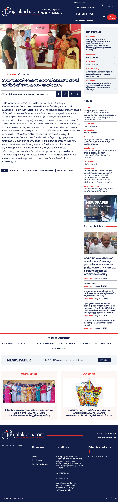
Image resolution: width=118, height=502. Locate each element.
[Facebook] (109, 3)
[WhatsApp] (112, 7)
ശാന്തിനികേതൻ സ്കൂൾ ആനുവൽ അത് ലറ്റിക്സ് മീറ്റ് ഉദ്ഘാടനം (98, 189)
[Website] (109, 7)
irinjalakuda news (30, 170)
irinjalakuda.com (47, 170)
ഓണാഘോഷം (92, 57)
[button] (102, 5)
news (71, 170)
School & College (93, 69)
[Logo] (12, 11)
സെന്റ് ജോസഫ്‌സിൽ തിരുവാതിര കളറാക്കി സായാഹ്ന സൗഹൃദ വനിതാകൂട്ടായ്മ (100, 74)
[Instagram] (112, 3)
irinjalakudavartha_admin (21, 94)
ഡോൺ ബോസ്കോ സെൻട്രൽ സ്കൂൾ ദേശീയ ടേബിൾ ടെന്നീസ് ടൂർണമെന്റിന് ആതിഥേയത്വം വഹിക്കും (98, 86)
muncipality (61, 170)
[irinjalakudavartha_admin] (3, 94)
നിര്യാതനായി (92, 64)
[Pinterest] (72, 94)
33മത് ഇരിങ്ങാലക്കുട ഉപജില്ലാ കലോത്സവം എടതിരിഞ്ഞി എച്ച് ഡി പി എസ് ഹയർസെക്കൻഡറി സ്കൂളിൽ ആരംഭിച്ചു (29, 413)
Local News (9, 75)
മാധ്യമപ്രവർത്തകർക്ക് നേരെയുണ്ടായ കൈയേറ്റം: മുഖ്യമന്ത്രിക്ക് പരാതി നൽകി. (100, 322)
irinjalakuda (14, 170)
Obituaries (90, 61)
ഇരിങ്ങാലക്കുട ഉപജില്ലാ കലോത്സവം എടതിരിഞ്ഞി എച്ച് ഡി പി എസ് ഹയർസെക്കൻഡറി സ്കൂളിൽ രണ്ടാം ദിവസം (89, 413)
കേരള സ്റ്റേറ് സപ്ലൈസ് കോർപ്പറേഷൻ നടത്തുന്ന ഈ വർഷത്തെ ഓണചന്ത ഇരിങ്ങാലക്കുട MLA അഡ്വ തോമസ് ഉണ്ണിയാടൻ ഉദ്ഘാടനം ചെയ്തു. (99, 44)
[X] (65, 94)
